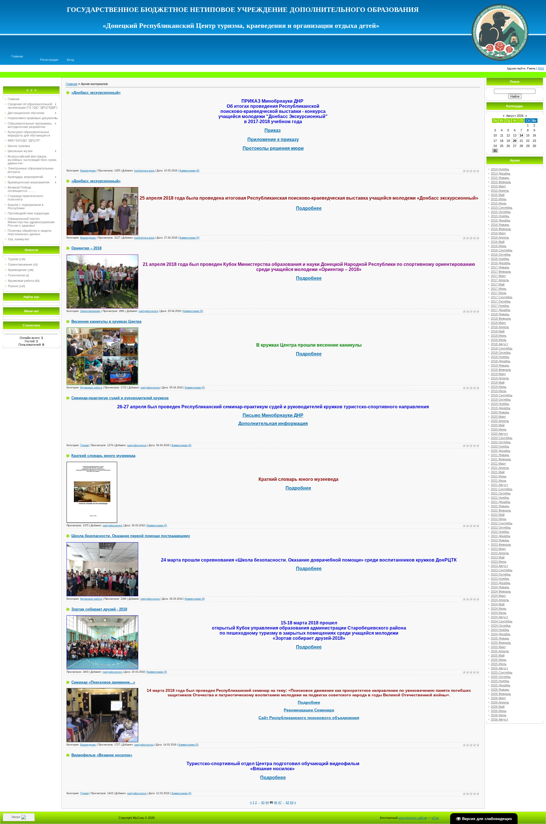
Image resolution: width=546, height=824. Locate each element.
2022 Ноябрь (500, 531)
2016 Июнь (498, 246)
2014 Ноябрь (500, 169)
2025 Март (498, 647)
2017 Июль (498, 293)
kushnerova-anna (144, 170)
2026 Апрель (500, 702)
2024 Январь (500, 587)
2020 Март (498, 416)
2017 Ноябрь (500, 305)
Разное (13, 286)
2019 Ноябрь (500, 403)
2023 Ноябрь (500, 578)
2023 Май (497, 557)
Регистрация (49, 59)
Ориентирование (20, 264)
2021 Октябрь (501, 493)
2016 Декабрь (500, 263)
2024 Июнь (498, 608)
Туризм (13, 259)
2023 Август (499, 566)
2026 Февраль (501, 693)
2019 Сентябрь (501, 395)
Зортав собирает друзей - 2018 (99, 609)
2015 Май (497, 194)
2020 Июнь (498, 429)
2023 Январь (500, 540)
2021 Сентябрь (501, 489)
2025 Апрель (500, 651)
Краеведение (17, 270)
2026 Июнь (498, 711)
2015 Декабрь (500, 220)
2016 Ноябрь (500, 258)
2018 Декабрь (500, 361)
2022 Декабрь (500, 536)
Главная (17, 56)
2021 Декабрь (500, 502)
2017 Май (497, 284)
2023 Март (498, 548)
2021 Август (499, 484)
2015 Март (498, 186)
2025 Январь (500, 638)
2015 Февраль (501, 182)
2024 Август (499, 617)
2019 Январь (500, 365)
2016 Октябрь (501, 254)
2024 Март (498, 595)
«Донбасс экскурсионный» (96, 92)
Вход (70, 59)
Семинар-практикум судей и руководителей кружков (120, 398)
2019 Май (497, 382)
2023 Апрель (500, 553)
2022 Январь (500, 506)
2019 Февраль (501, 369)
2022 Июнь (498, 519)
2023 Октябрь (501, 574)
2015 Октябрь (501, 212)
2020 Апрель (500, 421)
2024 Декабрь (500, 634)
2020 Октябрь (501, 442)
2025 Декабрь (500, 685)
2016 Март (498, 233)
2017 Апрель (500, 280)
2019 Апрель (500, 378)
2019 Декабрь (500, 408)
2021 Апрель (500, 467)
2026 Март (498, 698)
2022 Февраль (501, 510)
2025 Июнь (498, 659)
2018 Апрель (500, 327)
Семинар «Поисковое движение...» (103, 682)
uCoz (435, 817)
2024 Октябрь (501, 625)
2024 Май (497, 604)
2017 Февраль (501, 271)
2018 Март (498, 322)
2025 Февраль (501, 642)
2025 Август (499, 668)
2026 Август (499, 719)
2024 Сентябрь (501, 621)
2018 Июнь (498, 335)
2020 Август (499, 433)
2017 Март (498, 276)
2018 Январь (500, 314)
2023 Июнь (498, 561)
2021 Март (498, 463)
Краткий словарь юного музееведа (103, 456)
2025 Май (497, 655)
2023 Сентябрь (501, 570)
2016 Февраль (501, 229)
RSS (541, 68)
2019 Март (498, 374)
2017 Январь (500, 267)
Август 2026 (515, 115)
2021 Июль (498, 480)
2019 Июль (498, 391)
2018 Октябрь (501, 352)
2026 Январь (500, 689)
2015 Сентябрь (501, 207)
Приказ (272, 130)
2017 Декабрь (500, 310)
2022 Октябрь (501, 527)
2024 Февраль (501, 591)
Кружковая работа (21, 280)
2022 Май (497, 514)
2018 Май (497, 331)
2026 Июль (498, 715)
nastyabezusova (148, 311)
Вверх (16, 817)
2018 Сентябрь (501, 348)
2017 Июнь (498, 288)
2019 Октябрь (501, 399)
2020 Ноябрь (500, 446)
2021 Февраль (501, 459)
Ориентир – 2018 (86, 248)
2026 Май (497, 706)
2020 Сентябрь (501, 438)
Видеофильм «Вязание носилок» (101, 755)
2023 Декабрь (500, 583)
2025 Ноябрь (500, 681)
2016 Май (497, 241)
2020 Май (497, 425)
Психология (16, 275)
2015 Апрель (500, 190)
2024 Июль (498, 612)
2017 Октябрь (501, 301)
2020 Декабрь (500, 450)
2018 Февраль (501, 318)
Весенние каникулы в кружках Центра (106, 321)
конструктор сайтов (412, 817)
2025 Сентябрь (501, 672)
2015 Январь (500, 177)
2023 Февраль (501, 544)
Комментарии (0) (189, 170)
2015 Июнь (498, 199)
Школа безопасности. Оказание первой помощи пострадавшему (130, 536)
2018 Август (499, 344)
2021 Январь (500, 455)
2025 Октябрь (501, 676)
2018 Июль (498, 339)
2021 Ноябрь (500, 497)
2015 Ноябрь (500, 216)
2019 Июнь (498, 386)
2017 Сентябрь (501, 297)
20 (514, 140)
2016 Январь (500, 224)
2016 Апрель (500, 237)
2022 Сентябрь (501, 523)
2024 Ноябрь (500, 630)
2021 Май (497, 472)
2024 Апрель (500, 600)
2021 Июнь (498, 476)
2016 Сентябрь (501, 250)
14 (521, 135)
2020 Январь (500, 412)
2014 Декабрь (500, 173)
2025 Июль (498, 664)
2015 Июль (498, 203)
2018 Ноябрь (500, 357)
